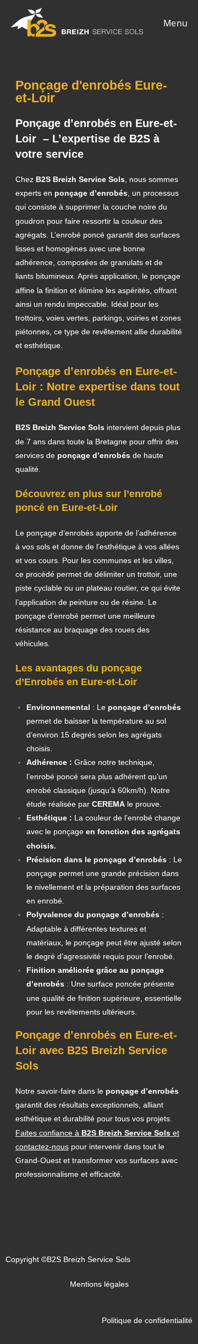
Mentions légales (99, 1284)
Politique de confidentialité (147, 1320)
